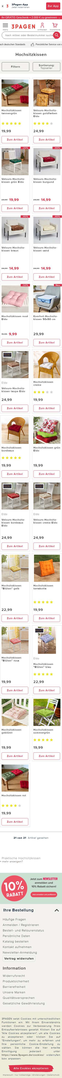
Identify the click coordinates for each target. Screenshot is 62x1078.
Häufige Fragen (14, 919)
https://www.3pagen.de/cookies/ (23, 1054)
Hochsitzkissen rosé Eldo (15, 318)
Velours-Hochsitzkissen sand (45, 249)
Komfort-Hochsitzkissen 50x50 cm (45, 318)
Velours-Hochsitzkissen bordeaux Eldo (13, 522)
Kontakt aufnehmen (17, 947)
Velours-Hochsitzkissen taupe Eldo (13, 390)
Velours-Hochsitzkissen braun (13, 249)
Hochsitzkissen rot (14, 795)
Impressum (8, 1075)
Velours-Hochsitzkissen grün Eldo (13, 180)
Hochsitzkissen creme (43, 383)
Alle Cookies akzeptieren (31, 1068)
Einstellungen (39, 1075)
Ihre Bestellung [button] (18, 910)
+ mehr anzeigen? (11, 861)
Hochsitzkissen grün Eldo (46, 449)
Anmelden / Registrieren (21, 925)
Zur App (53, 6)
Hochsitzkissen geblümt (12, 731)
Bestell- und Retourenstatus (23, 930)
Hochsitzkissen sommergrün (43, 731)
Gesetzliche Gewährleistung (24, 1003)
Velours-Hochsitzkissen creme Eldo (45, 521)
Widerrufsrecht (14, 976)
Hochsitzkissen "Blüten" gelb (12, 587)
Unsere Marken (14, 992)
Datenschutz (53, 1075)
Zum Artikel (15, 139)
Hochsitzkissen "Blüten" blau (43, 665)
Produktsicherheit (16, 981)
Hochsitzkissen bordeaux (12, 449)
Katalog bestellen (16, 941)
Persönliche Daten (16, 936)
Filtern (15, 66)
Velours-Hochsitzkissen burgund (45, 180)
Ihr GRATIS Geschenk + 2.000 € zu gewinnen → (31, 17)
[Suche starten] (56, 35)
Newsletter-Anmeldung (20, 952)
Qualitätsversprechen (19, 998)
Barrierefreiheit (14, 987)
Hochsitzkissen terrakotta (43, 587)
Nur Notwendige (23, 1075)
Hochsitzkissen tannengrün (12, 112)
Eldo (4, 383)
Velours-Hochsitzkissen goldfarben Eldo (45, 113)
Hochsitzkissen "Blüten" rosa (12, 659)
